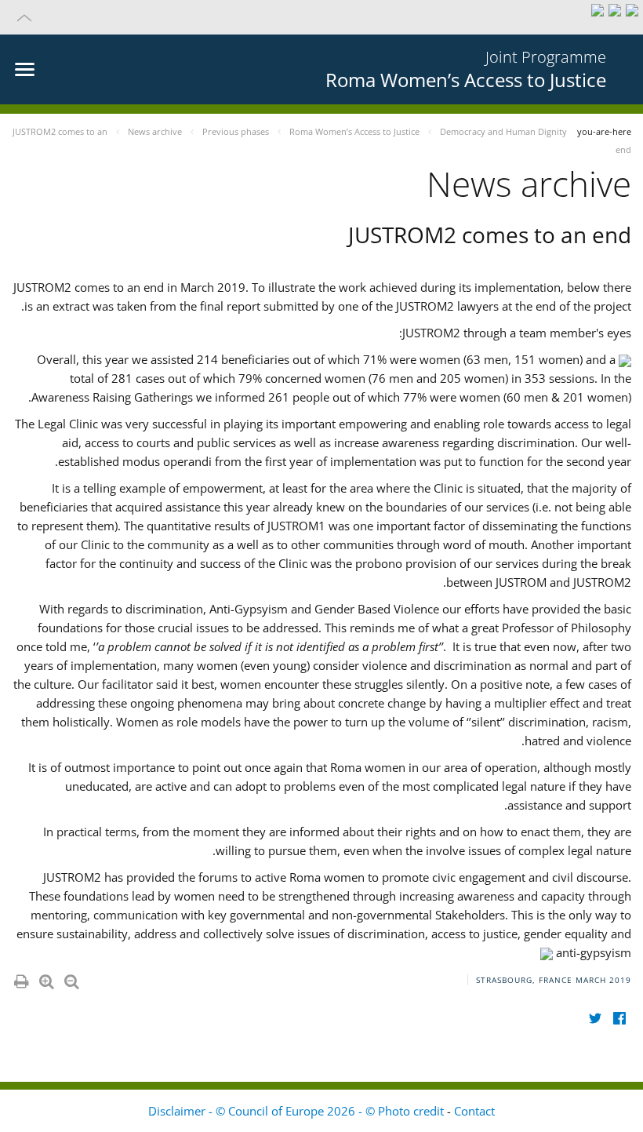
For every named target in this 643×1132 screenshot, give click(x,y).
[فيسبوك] (619, 1018)
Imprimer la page (20, 978)
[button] (321, 17)
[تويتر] (595, 1018)
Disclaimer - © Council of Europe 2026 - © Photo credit (297, 1111)
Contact (474, 1111)
